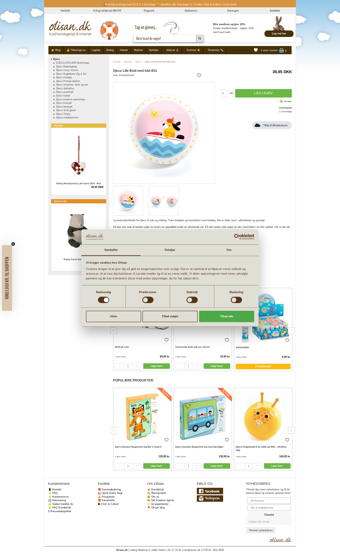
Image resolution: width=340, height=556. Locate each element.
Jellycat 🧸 (172, 50)
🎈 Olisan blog (156, 507)
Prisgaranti (149, 10)
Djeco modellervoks (67, 117)
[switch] (147, 300)
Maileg (110, 50)
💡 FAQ (53, 493)
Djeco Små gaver (66, 110)
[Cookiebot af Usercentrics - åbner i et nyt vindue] (237, 237)
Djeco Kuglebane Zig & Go (71, 73)
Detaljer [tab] (170, 249)
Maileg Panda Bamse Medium (79, 259)
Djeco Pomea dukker (68, 81)
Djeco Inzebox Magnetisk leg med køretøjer (199, 447)
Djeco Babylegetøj (66, 66)
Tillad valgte (170, 316)
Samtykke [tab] (111, 249)
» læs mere (120, 356)
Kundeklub (275, 10)
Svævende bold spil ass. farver (192, 347)
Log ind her (279, 33)
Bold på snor (122, 347)
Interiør (124, 50)
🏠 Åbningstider (156, 493)
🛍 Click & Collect (108, 504)
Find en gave (233, 10)
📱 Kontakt (55, 489)
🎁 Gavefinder (106, 500)
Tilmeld (269, 514)
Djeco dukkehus (65, 88)
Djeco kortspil (64, 102)
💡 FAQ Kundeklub (59, 507)
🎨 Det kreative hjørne (160, 500)
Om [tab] (228, 249)
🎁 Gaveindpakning (109, 489)
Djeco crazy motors (67, 70)
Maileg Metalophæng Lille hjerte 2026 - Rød (78, 183)
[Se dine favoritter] (255, 50)
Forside (116, 62)
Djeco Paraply (64, 77)
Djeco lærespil (64, 106)
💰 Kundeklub (155, 489)
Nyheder (153, 50)
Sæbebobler (242, 347)
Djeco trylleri (63, 95)
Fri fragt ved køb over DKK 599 (107, 10)
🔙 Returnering (57, 500)
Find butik (65, 10)
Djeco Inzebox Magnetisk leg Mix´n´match (138, 447)
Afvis (113, 316)
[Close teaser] (13, 244)
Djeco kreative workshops (70, 99)
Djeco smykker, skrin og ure (72, 84)
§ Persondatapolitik (59, 511)
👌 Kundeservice (58, 496)
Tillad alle (226, 316)
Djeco (138, 62)
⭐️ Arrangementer (158, 504)
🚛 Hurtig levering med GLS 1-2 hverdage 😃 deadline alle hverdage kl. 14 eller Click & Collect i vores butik (170, 4)
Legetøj (96, 50)
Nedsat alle (60, 201)
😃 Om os (153, 496)
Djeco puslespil (64, 91)
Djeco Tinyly (63, 113)
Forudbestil (263, 366)
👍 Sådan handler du (60, 504)
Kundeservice (191, 10)
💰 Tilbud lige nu (76, 50)
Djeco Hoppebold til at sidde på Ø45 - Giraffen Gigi (261, 449)
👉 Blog (55, 50)
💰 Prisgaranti (106, 496)
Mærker (138, 50)
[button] (7, 278)
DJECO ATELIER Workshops (73, 62)
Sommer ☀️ (193, 50)
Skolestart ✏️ (215, 50)
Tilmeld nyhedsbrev (261, 530)
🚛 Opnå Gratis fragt (110, 493)
